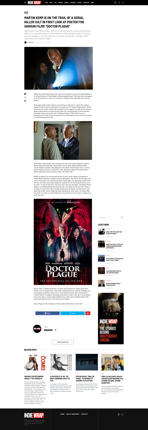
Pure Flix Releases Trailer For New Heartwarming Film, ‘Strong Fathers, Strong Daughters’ (112, 379)
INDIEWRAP (48, 330)
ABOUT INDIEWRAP (72, 414)
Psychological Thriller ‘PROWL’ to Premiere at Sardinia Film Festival (85, 378)
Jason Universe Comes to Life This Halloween (113, 272)
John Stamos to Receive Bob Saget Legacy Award (114, 259)
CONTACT (84, 414)
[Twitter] (119, 2)
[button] (25, 3)
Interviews (108, 228)
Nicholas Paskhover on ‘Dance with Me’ (113, 284)
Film (26, 12)
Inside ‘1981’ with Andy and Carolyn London (114, 232)
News (107, 268)
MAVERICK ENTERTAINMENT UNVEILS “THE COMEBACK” (34, 377)
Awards (108, 255)
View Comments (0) (63, 342)
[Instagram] (115, 2)
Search (122, 217)
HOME (62, 414)
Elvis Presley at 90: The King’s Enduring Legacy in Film (60, 378)
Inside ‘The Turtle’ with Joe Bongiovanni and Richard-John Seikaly (114, 246)
